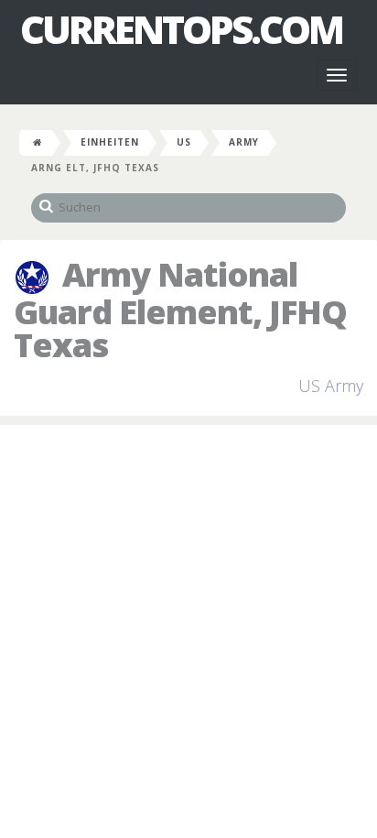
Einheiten (110, 142)
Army (244, 142)
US (184, 142)
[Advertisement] (188, 632)
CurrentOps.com (181, 29)
